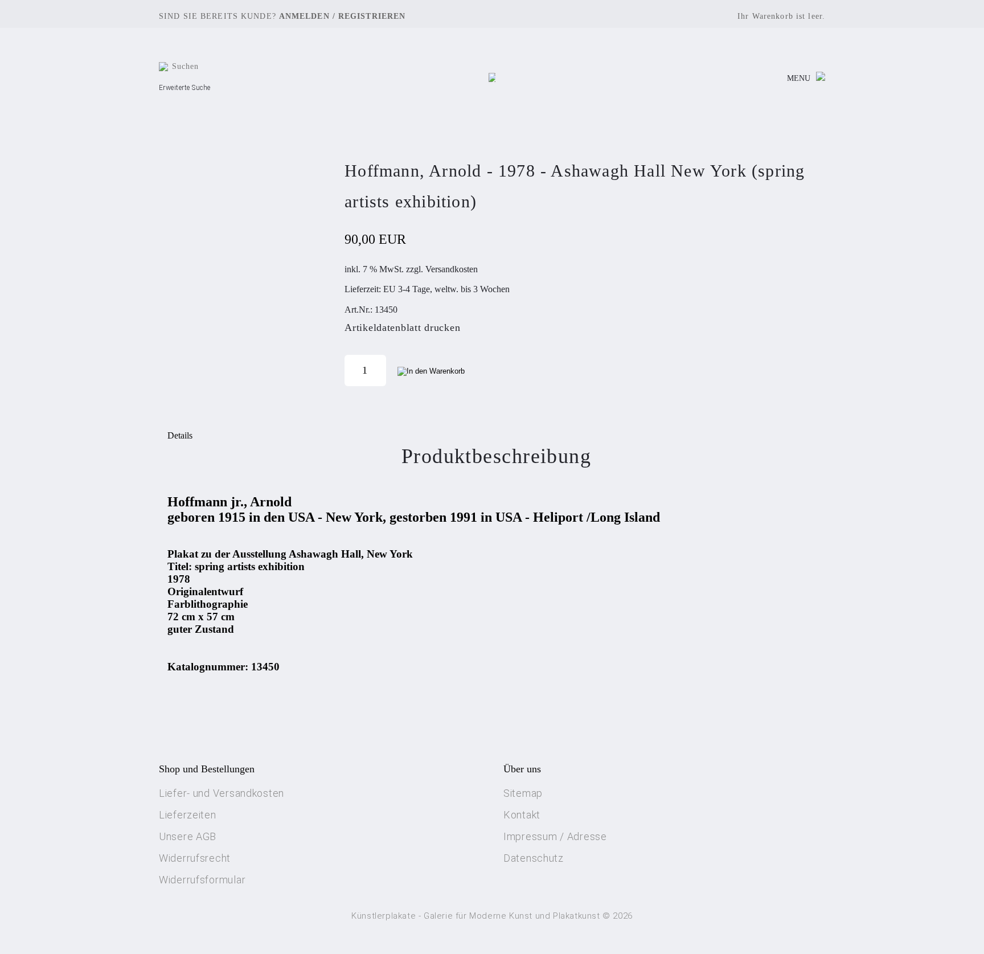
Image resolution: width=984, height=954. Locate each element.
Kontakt (521, 815)
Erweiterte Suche (185, 88)
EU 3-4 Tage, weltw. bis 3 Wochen (446, 289)
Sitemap (523, 793)
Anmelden (304, 16)
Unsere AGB (187, 836)
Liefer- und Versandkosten (221, 793)
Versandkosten (451, 269)
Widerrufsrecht (195, 858)
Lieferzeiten (187, 815)
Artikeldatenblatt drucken (402, 327)
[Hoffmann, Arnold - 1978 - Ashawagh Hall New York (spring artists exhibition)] (247, 270)
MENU (798, 78)
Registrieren (371, 16)
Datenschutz (533, 858)
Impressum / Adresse (555, 836)
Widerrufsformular (202, 880)
